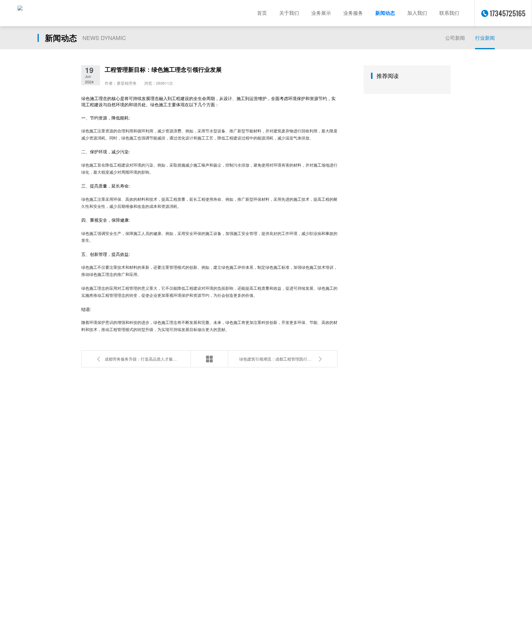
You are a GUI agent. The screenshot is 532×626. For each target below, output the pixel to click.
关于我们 (289, 13)
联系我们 (449, 13)
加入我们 (417, 13)
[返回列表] (209, 359)
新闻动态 (385, 13)
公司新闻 (455, 37)
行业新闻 (485, 37)
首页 (262, 13)
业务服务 (353, 13)
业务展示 (321, 13)
